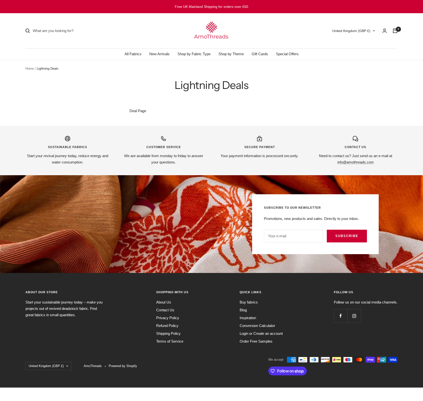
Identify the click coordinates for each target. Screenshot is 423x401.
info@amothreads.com (355, 162)
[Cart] (395, 31)
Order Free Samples (256, 341)
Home (29, 68)
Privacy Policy (167, 318)
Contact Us (165, 310)
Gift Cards (260, 54)
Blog (243, 310)
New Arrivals (159, 54)
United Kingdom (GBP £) (351, 31)
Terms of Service (169, 341)
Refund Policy (167, 326)
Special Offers (287, 54)
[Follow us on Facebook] (340, 316)
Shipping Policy (168, 333)
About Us (163, 302)
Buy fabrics (249, 302)
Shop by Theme (231, 54)
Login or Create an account (261, 333)
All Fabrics (133, 54)
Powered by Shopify (123, 366)
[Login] (384, 31)
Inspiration (248, 318)
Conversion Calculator (257, 326)
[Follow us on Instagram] (354, 316)
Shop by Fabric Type (194, 54)
